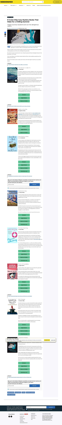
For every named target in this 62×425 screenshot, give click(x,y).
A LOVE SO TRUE (22, 416)
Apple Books (24, 97)
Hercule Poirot (36, 114)
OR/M (31, 419)
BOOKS (12, 17)
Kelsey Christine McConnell (13, 28)
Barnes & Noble (24, 101)
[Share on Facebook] (5, 32)
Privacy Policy (33, 418)
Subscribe (34, 184)
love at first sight (37, 239)
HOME (9, 17)
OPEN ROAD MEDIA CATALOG (23, 422)
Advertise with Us (33, 415)
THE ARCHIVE (21, 417)
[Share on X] (5, 34)
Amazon (24, 94)
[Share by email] (5, 36)
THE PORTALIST (22, 421)
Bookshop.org (24, 171)
